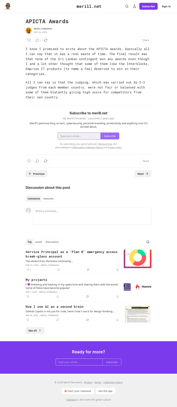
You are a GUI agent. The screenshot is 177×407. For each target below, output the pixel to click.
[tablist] (40, 198)
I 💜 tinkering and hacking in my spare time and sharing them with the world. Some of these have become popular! (72, 286)
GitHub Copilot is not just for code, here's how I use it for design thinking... (70, 311)
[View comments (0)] (37, 40)
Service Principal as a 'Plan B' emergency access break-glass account (72, 254)
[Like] (29, 40)
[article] (88, 260)
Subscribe (148, 6)
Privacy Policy (115, 147)
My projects (36, 279)
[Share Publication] (134, 6)
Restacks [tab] (48, 198)
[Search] (126, 6)
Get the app (106, 391)
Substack (71, 399)
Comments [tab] (34, 198)
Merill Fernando (43, 29)
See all (32, 330)
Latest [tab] (38, 242)
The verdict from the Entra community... (49, 261)
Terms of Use (105, 143)
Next (140, 173)
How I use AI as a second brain (54, 306)
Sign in (166, 6)
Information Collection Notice (87, 147)
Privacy (88, 382)
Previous (38, 173)
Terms (97, 382)
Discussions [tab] (52, 242)
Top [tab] (30, 242)
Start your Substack (79, 391)
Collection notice (113, 382)
